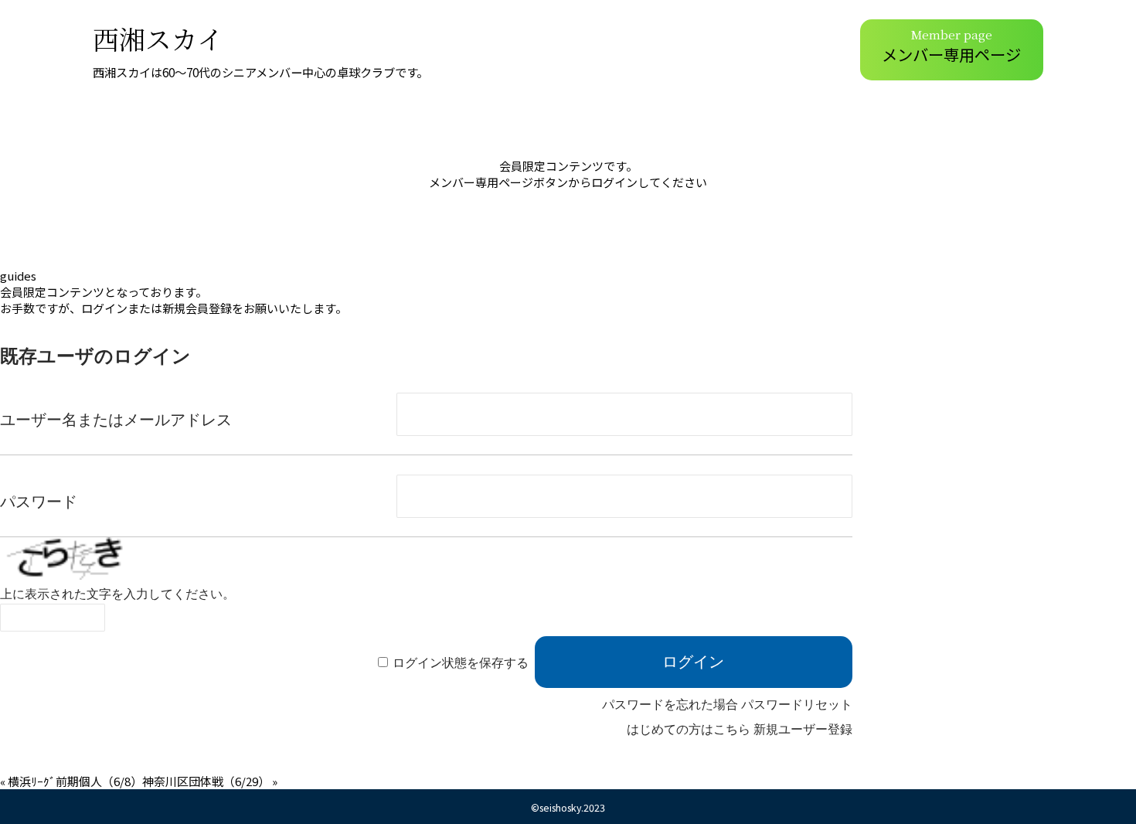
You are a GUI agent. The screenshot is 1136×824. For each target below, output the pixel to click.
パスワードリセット (796, 704)
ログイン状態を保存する (461, 662)
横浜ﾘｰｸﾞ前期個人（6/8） (75, 781)
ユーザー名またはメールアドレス (116, 419)
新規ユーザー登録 (802, 729)
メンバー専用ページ (951, 46)
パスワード (38, 501)
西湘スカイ (158, 38)
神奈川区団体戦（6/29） (206, 781)
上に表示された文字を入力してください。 (117, 594)
